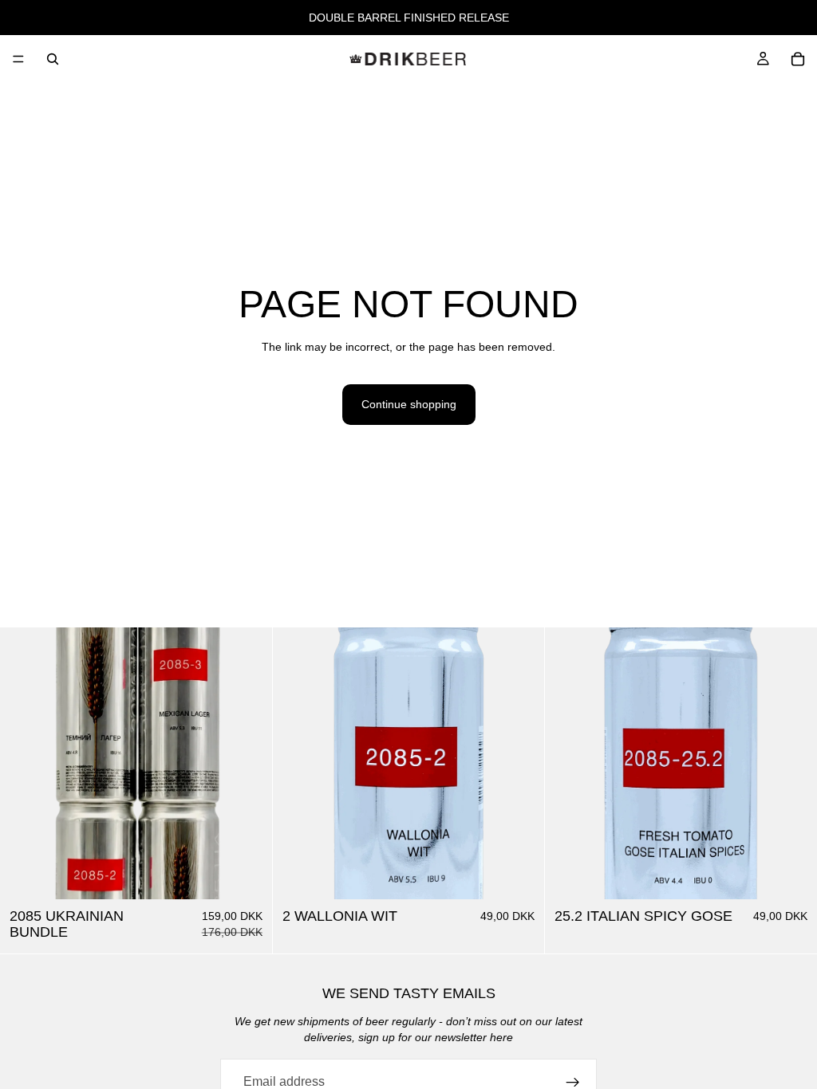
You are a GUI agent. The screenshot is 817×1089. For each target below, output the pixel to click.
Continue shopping (408, 404)
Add (261, 873)
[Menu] (18, 59)
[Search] (52, 59)
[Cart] (797, 59)
